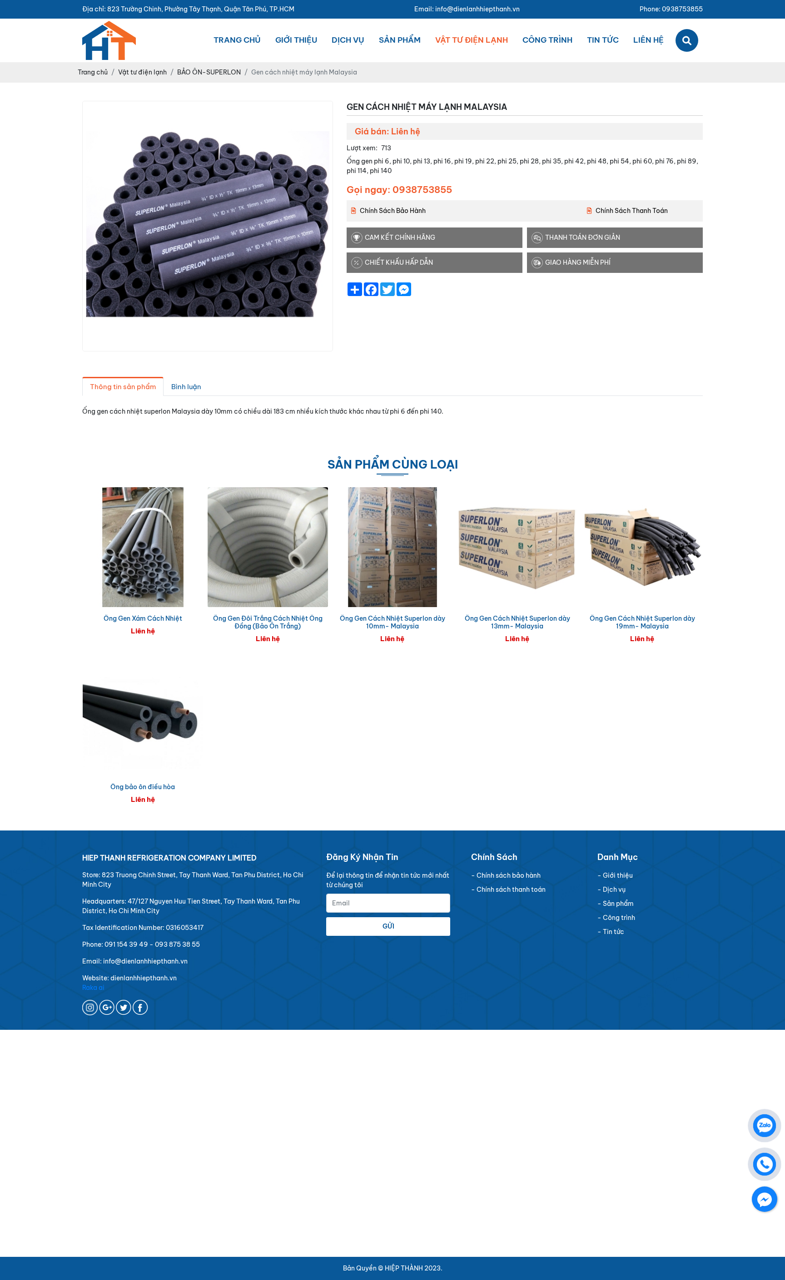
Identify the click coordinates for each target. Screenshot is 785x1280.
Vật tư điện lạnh (471, 40)
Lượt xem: (362, 148)
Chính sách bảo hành (393, 211)
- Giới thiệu (615, 875)
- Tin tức (610, 932)
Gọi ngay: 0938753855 (399, 189)
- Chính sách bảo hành (506, 875)
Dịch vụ (348, 40)
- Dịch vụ (611, 889)
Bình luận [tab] (186, 386)
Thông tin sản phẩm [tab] (123, 386)
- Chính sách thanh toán (508, 889)
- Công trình (616, 918)
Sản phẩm (400, 40)
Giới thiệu (296, 40)
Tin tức (603, 40)
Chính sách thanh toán (632, 211)
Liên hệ (648, 40)
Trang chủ (237, 40)
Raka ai (93, 987)
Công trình (547, 40)
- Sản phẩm (615, 903)
